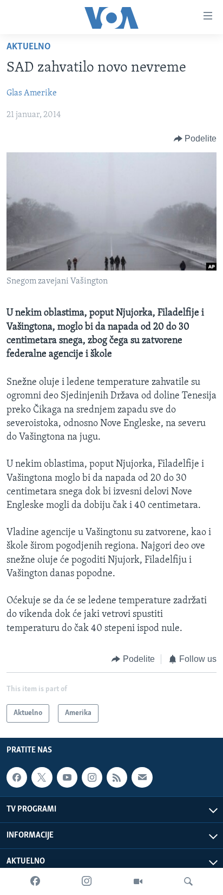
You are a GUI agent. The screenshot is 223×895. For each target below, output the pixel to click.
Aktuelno (28, 47)
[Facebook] (35, 881)
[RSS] (117, 777)
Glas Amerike (31, 93)
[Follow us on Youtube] (67, 777)
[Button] (195, 139)
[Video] (138, 881)
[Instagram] (86, 881)
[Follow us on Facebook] (16, 777)
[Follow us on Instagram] (92, 777)
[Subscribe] (142, 777)
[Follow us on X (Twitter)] (41, 777)
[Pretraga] (188, 881)
